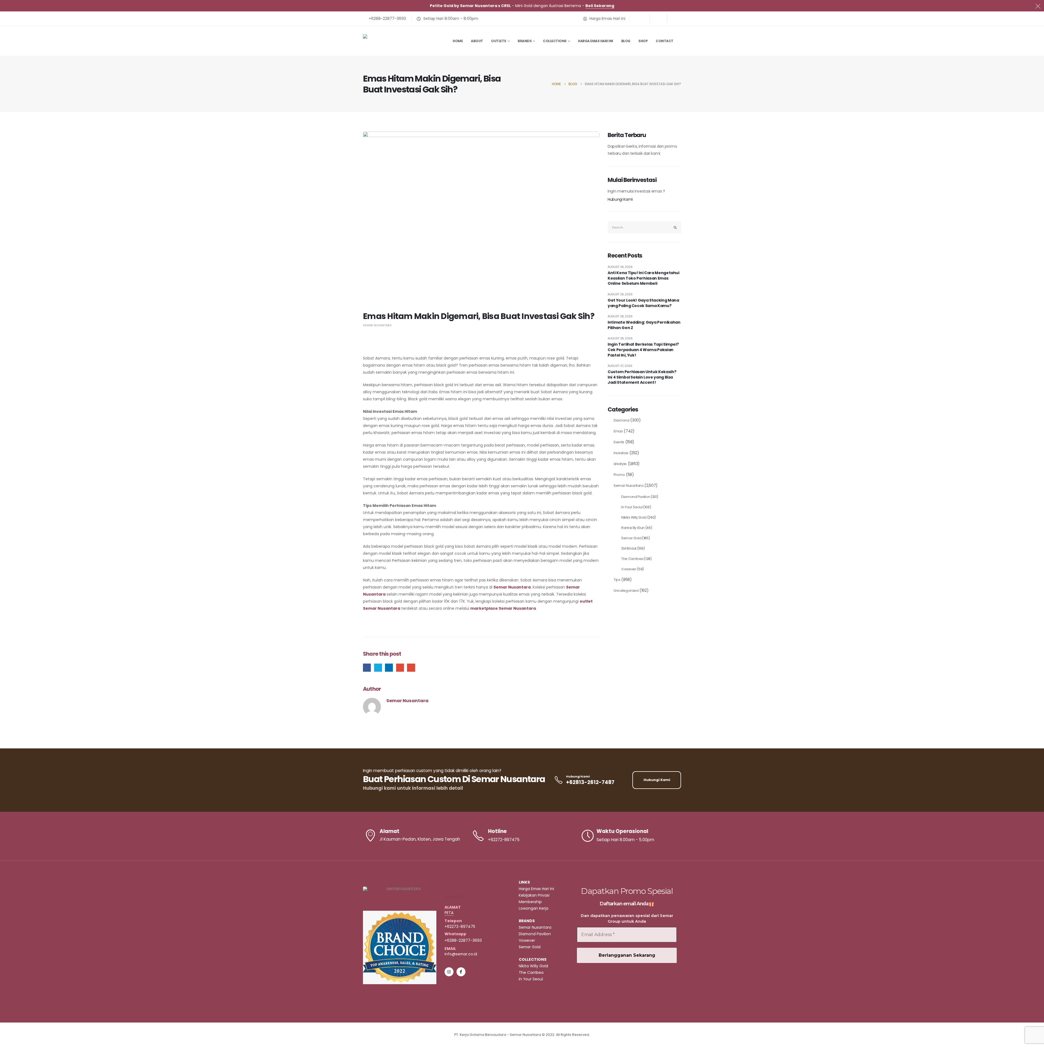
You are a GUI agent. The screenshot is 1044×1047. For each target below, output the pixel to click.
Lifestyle (620, 463)
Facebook (367, 667)
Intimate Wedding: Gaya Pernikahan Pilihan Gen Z (644, 325)
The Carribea (632, 558)
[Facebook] (641, 18)
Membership (530, 901)
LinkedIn (389, 667)
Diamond (621, 420)
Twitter (378, 667)
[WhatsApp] (675, 18)
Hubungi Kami (620, 199)
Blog (625, 41)
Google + (400, 667)
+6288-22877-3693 (463, 940)
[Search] (675, 227)
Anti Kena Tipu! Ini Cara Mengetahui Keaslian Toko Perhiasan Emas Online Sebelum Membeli (643, 278)
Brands (525, 41)
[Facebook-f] (460, 971)
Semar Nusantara (377, 325)
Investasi (621, 453)
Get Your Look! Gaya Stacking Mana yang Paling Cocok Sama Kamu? (643, 303)
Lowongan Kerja (533, 908)
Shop (643, 41)
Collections (555, 41)
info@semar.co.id (461, 954)
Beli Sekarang (599, 5)
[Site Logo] (390, 41)
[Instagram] (658, 18)
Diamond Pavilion (635, 496)
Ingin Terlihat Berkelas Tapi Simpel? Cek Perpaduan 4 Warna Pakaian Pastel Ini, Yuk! (643, 350)
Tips (617, 579)
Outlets (498, 41)
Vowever (628, 569)
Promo (619, 474)
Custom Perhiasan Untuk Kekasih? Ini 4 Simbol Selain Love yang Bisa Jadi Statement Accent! (642, 377)
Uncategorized (626, 590)
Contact (664, 41)
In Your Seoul (631, 507)
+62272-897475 (460, 926)
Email (411, 667)
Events (619, 442)
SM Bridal (628, 548)
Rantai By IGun (633, 527)
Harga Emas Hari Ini (595, 41)
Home (458, 41)
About (477, 41)
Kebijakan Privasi (534, 895)
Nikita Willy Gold (634, 517)
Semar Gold (631, 538)
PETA (449, 912)
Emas (618, 431)
